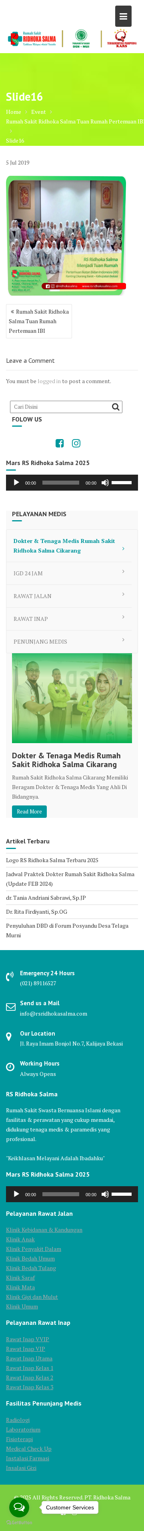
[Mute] (105, 483)
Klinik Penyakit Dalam (33, 1249)
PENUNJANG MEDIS (40, 641)
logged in (49, 381)
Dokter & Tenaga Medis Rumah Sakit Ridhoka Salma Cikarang (64, 545)
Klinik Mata (20, 1287)
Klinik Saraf (20, 1277)
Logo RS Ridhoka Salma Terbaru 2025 (52, 860)
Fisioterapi (19, 1439)
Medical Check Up (29, 1448)
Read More (29, 811)
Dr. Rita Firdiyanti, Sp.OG (36, 911)
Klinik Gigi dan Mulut (32, 1296)
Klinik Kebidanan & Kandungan (44, 1229)
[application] (72, 483)
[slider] (123, 482)
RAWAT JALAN (33, 596)
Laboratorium (23, 1429)
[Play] (16, 483)
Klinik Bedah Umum (30, 1258)
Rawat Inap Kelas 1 (29, 1368)
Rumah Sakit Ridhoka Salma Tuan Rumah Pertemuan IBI (39, 321)
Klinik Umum (22, 1306)
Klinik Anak (20, 1239)
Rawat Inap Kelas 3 (29, 1387)
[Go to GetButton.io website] (19, 1522)
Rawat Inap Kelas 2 (29, 1377)
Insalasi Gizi (21, 1467)
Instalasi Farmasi (27, 1458)
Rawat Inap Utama (29, 1358)
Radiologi (18, 1420)
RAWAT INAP (31, 618)
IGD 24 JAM (28, 573)
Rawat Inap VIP (25, 1348)
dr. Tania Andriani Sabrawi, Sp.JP (46, 897)
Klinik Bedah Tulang (31, 1268)
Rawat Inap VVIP (27, 1339)
